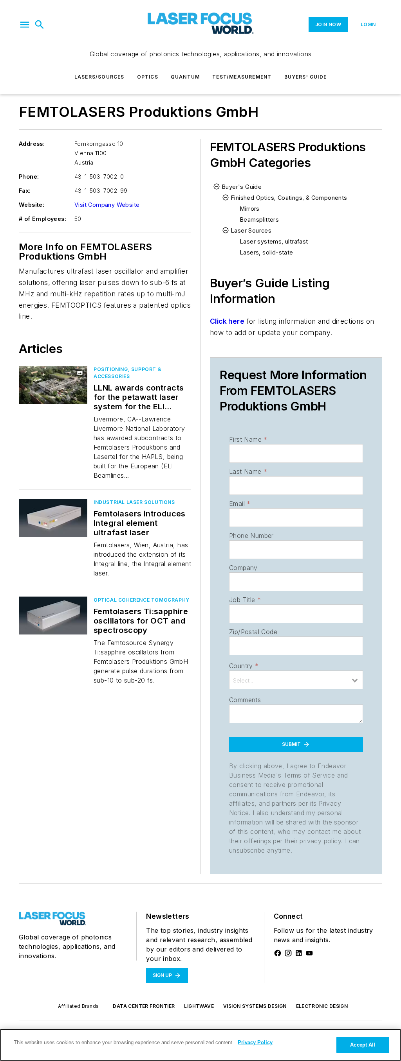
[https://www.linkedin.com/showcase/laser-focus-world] (299, 953)
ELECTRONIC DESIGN (322, 1006)
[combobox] (296, 679)
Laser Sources (251, 230)
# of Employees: (42, 218)
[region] (200, 1045)
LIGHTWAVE (199, 1006)
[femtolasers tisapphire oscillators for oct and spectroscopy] (53, 615)
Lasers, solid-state (266, 252)
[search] (39, 24)
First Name (248, 439)
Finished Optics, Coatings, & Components (289, 197)
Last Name (248, 471)
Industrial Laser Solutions (134, 502)
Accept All (362, 1045)
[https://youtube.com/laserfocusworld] (309, 953)
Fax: (25, 190)
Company (243, 568)
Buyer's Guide (242, 186)
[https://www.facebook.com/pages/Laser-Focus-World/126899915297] (278, 953)
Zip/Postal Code (253, 632)
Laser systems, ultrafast (274, 241)
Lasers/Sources (99, 77)
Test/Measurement (241, 77)
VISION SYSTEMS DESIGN (254, 1006)
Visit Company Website (106, 204)
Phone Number (251, 535)
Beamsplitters (259, 219)
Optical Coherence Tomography (142, 600)
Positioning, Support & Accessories (127, 372)
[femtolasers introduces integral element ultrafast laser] (53, 518)
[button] (25, 24)
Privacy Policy (255, 1042)
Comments (245, 700)
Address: (32, 143)
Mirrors (250, 208)
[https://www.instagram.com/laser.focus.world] (288, 953)
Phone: (29, 176)
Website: (31, 204)
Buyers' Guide (305, 77)
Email (239, 503)
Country (243, 666)
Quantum (185, 77)
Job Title (245, 600)
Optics (147, 77)
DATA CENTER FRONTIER (144, 1006)
